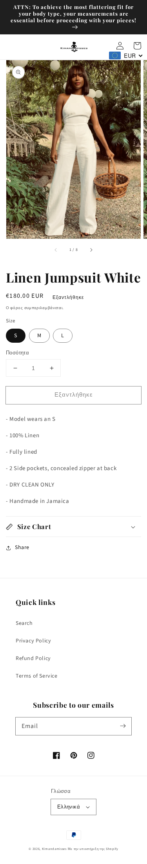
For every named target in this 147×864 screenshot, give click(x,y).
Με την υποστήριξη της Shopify (93, 848)
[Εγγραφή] (122, 726)
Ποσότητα (17, 352)
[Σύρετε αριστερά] (56, 249)
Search (24, 623)
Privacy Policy (33, 641)
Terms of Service (37, 676)
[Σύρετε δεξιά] (91, 249)
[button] (73, 527)
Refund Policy (33, 658)
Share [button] (22, 547)
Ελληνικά (68, 806)
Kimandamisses (54, 848)
